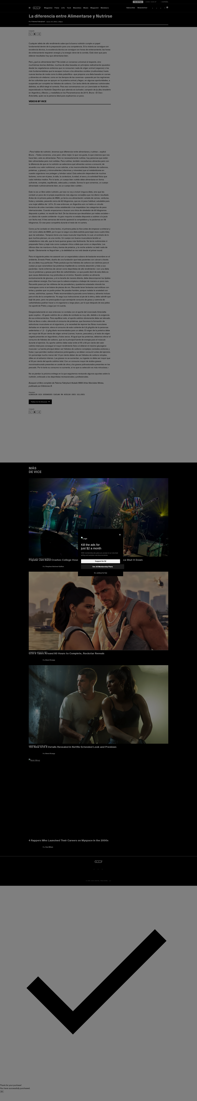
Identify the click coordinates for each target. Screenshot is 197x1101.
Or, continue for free (100, 573)
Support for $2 (100, 561)
